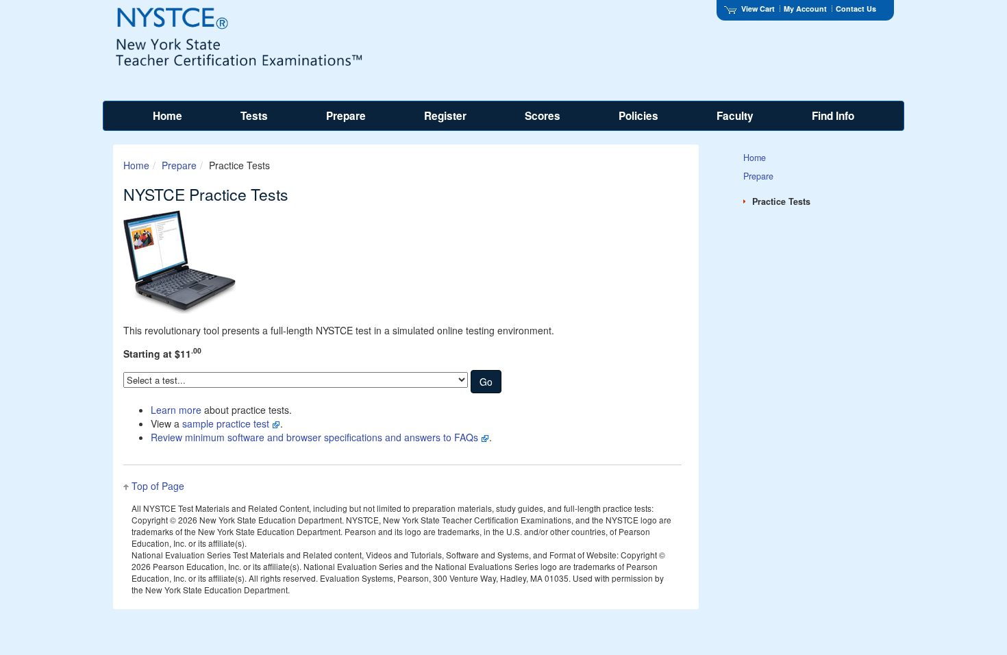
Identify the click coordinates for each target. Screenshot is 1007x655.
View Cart (758, 8)
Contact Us (856, 8)
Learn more (176, 410)
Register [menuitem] (445, 115)
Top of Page (158, 486)
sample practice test (227, 423)
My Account (805, 8)
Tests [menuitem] (254, 115)
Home (136, 165)
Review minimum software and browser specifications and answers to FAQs (316, 437)
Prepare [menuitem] (346, 115)
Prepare (179, 165)
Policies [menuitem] (638, 115)
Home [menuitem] (167, 115)
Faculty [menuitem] (735, 115)
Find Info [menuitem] (833, 115)
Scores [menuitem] (542, 115)
